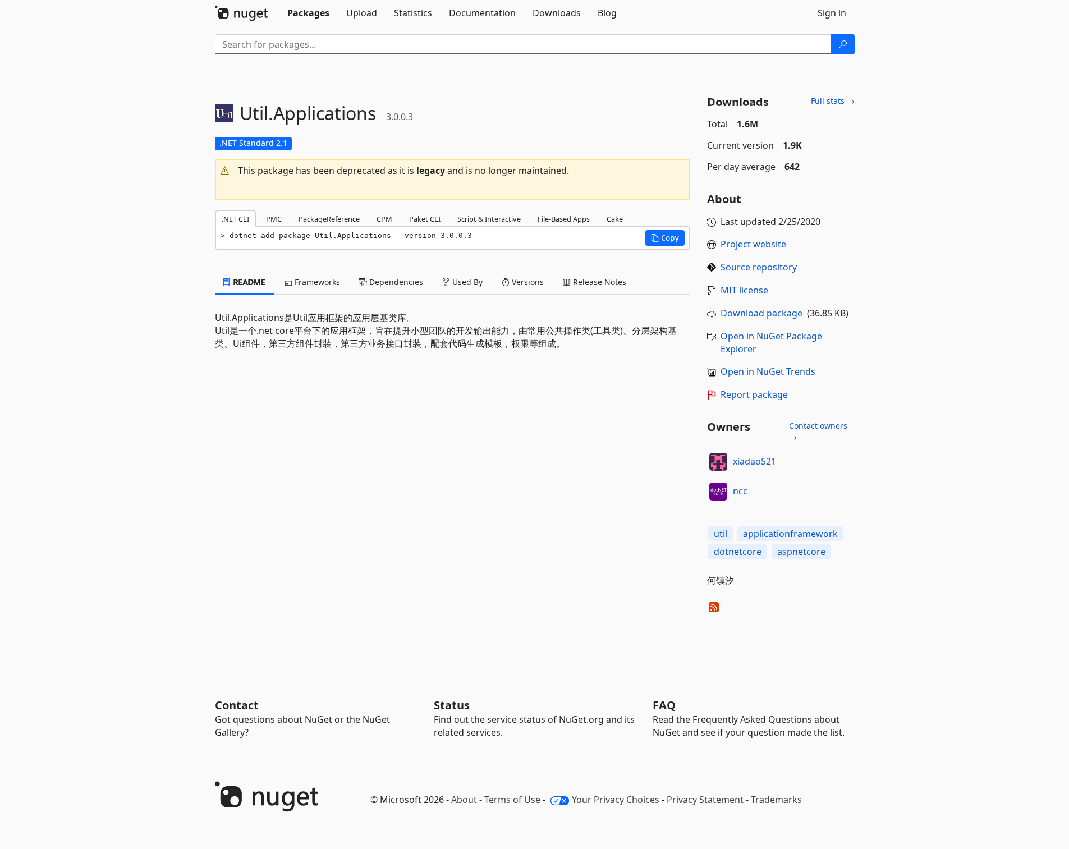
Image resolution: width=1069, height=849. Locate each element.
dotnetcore (737, 551)
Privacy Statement (705, 799)
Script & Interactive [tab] (489, 219)
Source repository (759, 267)
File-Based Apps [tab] (564, 219)
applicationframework (790, 533)
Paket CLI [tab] (425, 219)
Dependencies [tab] (395, 282)
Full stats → (833, 100)
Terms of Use (512, 799)
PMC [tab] (274, 219)
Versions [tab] (527, 282)
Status (452, 705)
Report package (754, 394)
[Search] (843, 44)
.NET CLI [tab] (235, 219)
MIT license (744, 290)
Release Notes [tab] (598, 282)
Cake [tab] (615, 219)
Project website (753, 244)
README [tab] (248, 282)
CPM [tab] (384, 219)
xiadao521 (754, 461)
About (464, 799)
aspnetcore (801, 551)
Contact (237, 705)
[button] (453, 170)
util (720, 533)
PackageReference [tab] (329, 219)
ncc (740, 491)
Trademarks (776, 799)
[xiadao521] (718, 462)
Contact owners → (818, 431)
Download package (761, 313)
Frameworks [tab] (316, 282)
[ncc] (718, 491)
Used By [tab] (466, 282)
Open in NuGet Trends (768, 371)
